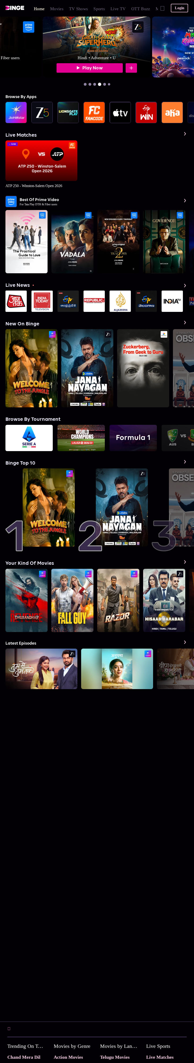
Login (179, 8)
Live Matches (160, 1057)
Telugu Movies (115, 1057)
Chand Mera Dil (23, 1057)
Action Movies (68, 1057)
